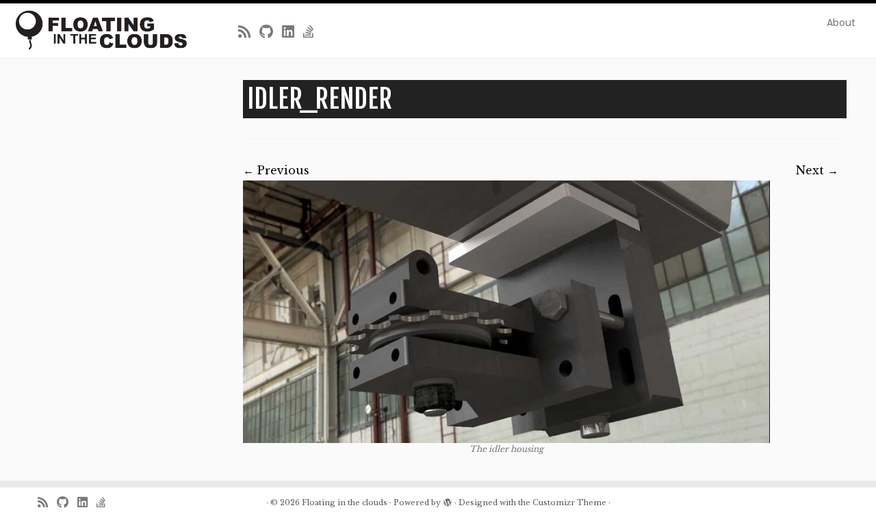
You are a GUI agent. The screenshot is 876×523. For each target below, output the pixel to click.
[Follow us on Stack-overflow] (313, 32)
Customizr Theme (569, 502)
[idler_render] (506, 312)
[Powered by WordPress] (447, 500)
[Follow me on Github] (270, 32)
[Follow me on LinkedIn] (292, 32)
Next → (817, 170)
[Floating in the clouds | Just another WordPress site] (101, 30)
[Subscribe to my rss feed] (248, 32)
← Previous (276, 170)
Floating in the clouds (344, 502)
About (841, 22)
